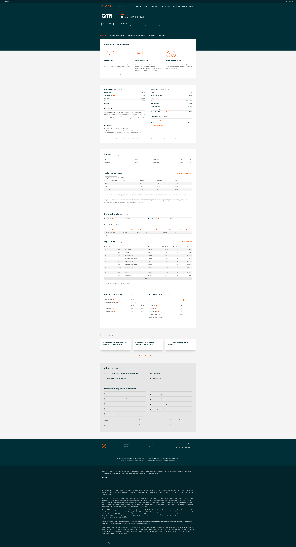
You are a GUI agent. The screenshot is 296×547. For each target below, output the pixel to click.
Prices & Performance (117, 35)
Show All (148, 279)
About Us (184, 6)
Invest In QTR (107, 24)
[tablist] (148, 177)
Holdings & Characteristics (136, 35)
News (286, 1)
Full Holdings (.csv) (187, 241)
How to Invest (176, 6)
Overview (103, 35)
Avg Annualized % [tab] (111, 178)
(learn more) (173, 138)
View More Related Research (147, 356)
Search (191, 6)
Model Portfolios (165, 6)
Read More (106, 348)
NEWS (149, 446)
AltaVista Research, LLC (113, 314)
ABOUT (126, 449)
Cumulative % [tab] (121, 178)
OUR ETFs (127, 444)
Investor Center (155, 6)
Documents (162, 35)
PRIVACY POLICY (153, 449)
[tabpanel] (148, 185)
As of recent (107, 180)
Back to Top (106, 543)
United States (6, 1)
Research (152, 35)
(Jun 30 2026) (122, 180)
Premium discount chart (185, 173)
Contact (290, 1)
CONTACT (150, 444)
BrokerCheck (171, 461)
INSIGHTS (127, 446)
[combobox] (114, 180)
